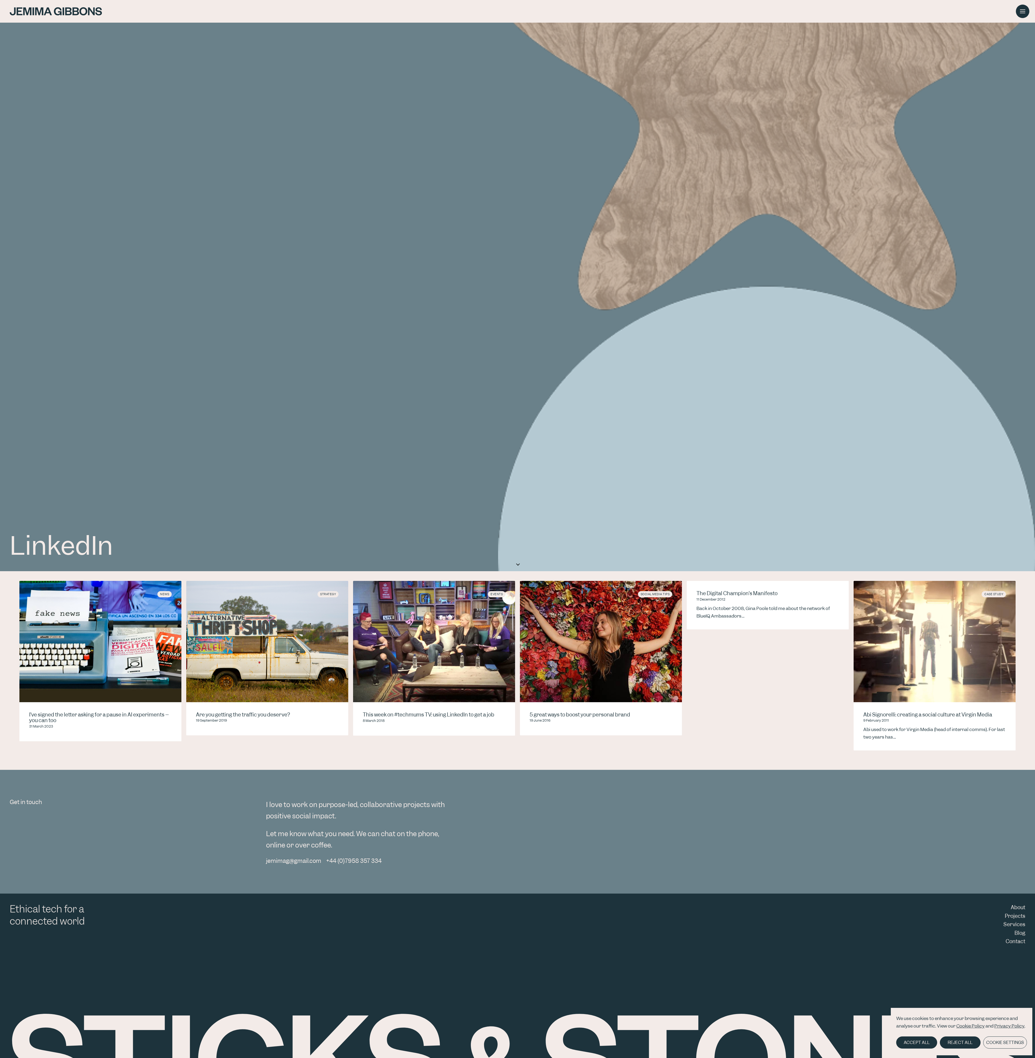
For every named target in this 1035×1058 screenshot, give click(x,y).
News (164, 594)
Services (1014, 924)
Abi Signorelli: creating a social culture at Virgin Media (927, 714)
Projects (1015, 916)
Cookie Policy (970, 1026)
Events (497, 594)
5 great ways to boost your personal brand (580, 714)
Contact (1015, 941)
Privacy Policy (1009, 1026)
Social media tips (655, 594)
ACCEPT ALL (917, 1042)
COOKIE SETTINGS (1005, 1042)
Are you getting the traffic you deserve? (243, 714)
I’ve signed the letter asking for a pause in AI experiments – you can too (99, 717)
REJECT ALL (960, 1042)
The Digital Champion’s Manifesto (737, 593)
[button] (1022, 11)
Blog (1020, 933)
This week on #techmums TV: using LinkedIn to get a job (428, 714)
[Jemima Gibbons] (56, 11)
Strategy (328, 594)
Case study (993, 594)
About (1018, 907)
